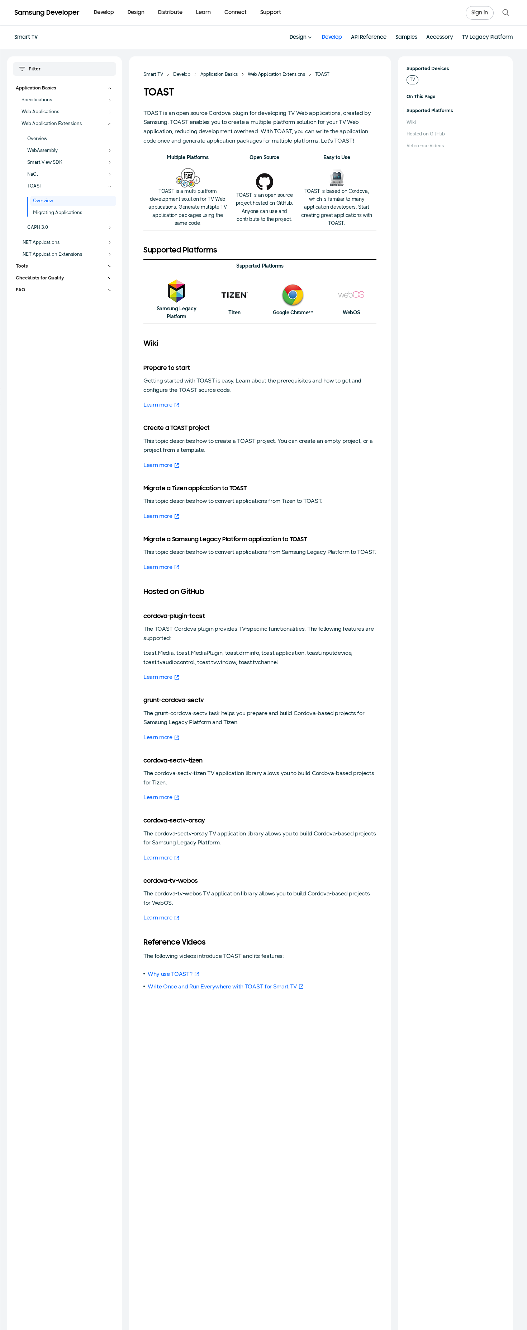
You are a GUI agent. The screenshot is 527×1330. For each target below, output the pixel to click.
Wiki (411, 122)
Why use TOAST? (170, 973)
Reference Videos (425, 146)
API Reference (368, 37)
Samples (406, 37)
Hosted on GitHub (426, 134)
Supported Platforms (430, 110)
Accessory (439, 37)
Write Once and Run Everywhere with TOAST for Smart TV (222, 986)
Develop (332, 37)
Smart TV (26, 37)
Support (270, 12)
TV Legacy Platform (487, 37)
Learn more (157, 404)
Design (298, 37)
